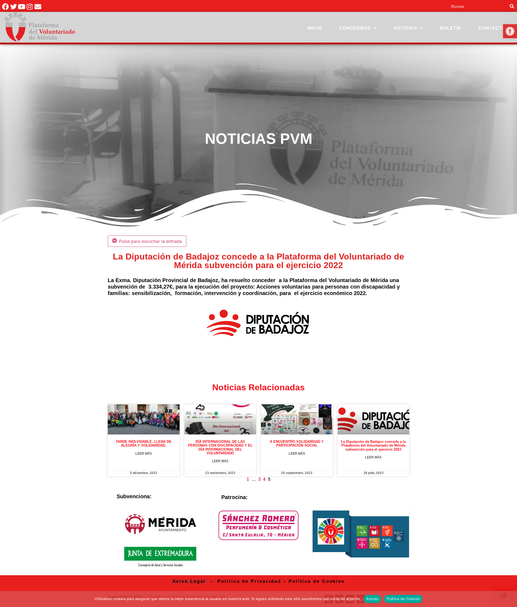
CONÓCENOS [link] (355, 28)
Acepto (372, 599)
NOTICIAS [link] (405, 28)
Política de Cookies (403, 599)
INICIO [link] (314, 28)
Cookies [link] (333, 581)
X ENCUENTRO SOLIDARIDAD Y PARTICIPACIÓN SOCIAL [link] (297, 443)
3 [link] (259, 479)
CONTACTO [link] (492, 28)
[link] (510, 31)
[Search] (512, 6)
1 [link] (248, 479)
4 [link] (264, 479)
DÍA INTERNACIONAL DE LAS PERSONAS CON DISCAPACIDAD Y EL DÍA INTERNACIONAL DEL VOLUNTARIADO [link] (220, 447)
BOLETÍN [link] (450, 28)
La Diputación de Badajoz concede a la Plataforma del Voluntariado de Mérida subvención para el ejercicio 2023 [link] (373, 445)
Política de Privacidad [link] (249, 581)
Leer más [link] (143, 453)
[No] (508, 598)
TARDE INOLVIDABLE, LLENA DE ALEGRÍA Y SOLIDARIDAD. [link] (144, 443)
